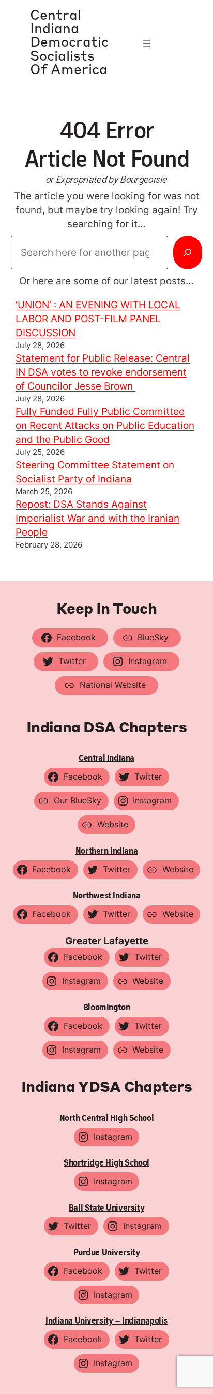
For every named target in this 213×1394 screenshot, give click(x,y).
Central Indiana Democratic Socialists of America (69, 43)
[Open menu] (146, 43)
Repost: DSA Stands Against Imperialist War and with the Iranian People (97, 518)
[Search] (187, 252)
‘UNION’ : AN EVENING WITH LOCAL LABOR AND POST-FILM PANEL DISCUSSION (98, 318)
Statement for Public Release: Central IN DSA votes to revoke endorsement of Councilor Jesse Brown (103, 372)
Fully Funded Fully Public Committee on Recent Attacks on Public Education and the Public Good (105, 425)
